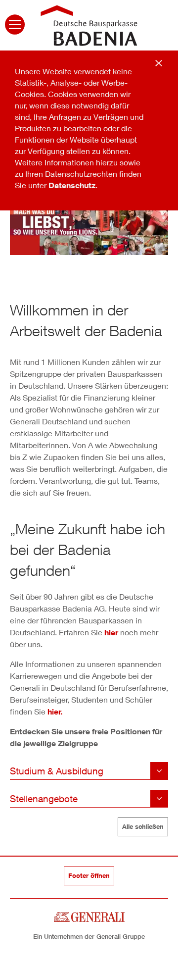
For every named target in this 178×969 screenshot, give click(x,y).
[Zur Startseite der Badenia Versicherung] (89, 24)
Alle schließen (143, 826)
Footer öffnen (89, 875)
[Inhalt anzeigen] (89, 771)
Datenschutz (71, 185)
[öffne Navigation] (15, 25)
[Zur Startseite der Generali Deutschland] (89, 915)
